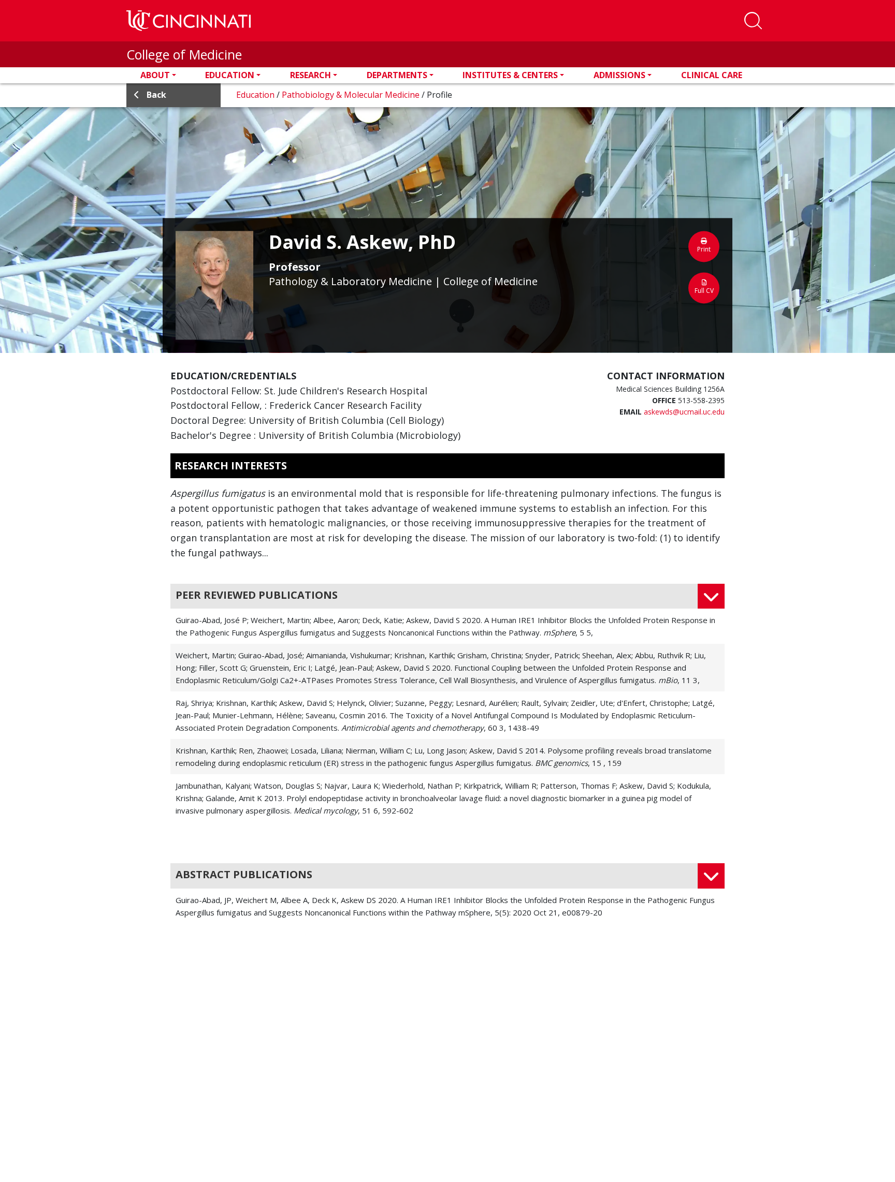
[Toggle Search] (753, 20)
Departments (397, 75)
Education (229, 75)
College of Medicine (184, 54)
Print (704, 249)
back (156, 94)
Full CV (704, 290)
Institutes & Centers (510, 75)
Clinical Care (711, 75)
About (155, 75)
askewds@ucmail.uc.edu (684, 412)
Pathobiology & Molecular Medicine (352, 94)
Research (310, 75)
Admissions (619, 75)
